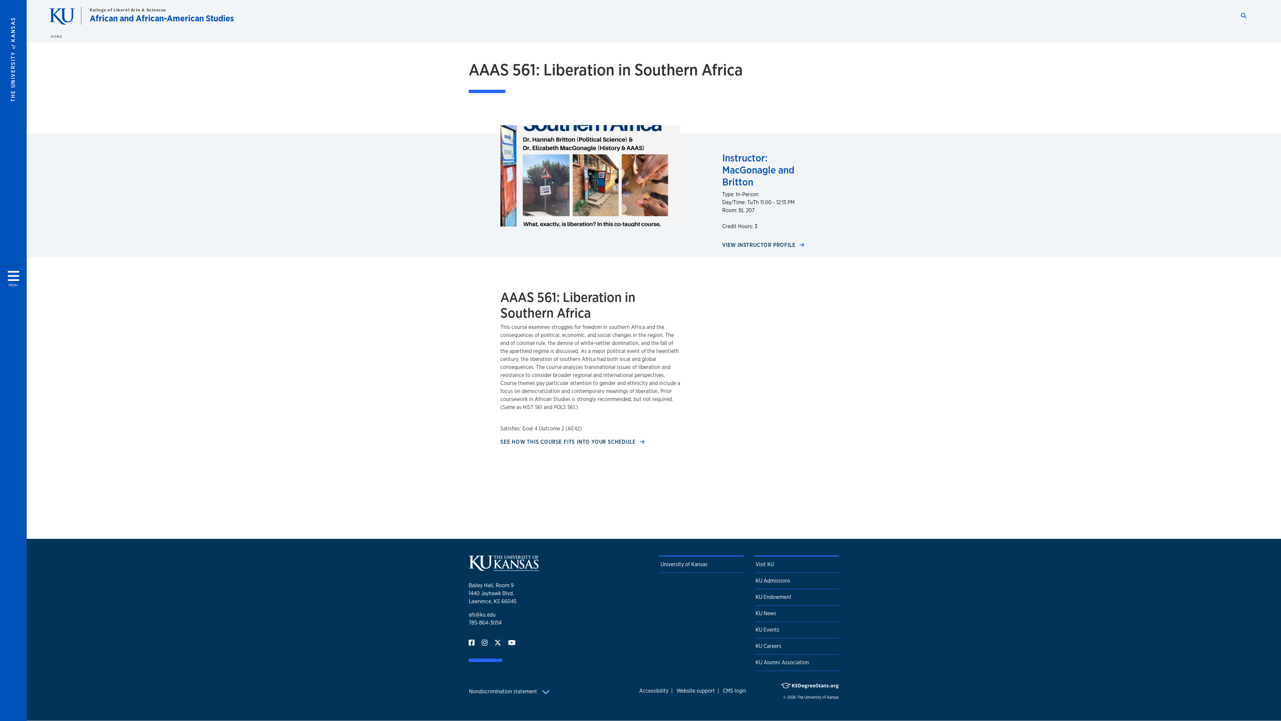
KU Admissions (773, 580)
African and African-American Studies (162, 18)
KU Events (767, 629)
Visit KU (765, 564)
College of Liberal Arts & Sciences (128, 10)
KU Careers (768, 646)
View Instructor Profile (759, 245)
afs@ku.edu (482, 614)
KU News (766, 613)
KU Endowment (774, 597)
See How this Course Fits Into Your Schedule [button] (568, 441)
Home (56, 36)
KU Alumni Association (782, 662)
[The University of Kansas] (504, 568)
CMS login (734, 690)
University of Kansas (684, 564)
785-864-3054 (485, 622)
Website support (696, 690)
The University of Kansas (818, 697)
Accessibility (654, 690)
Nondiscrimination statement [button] (503, 691)
